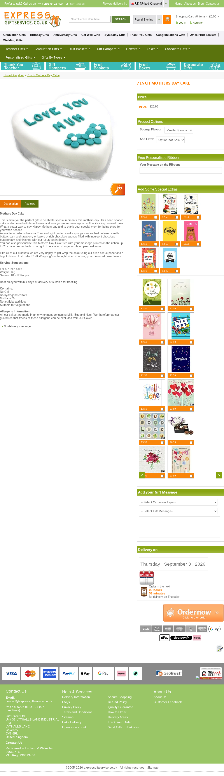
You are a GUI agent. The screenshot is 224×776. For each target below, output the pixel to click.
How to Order (117, 712)
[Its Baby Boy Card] (181, 338)
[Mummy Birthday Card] (181, 471)
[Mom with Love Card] (149, 266)
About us (190, 3)
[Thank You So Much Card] (152, 371)
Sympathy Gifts (115, 34)
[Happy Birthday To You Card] (170, 239)
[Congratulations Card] (181, 371)
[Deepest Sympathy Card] (181, 304)
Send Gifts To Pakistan (123, 727)
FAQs (66, 702)
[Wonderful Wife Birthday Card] (152, 471)
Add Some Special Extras (158, 189)
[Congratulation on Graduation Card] (191, 213)
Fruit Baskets (77, 49)
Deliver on (146, 577)
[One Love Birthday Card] (181, 404)
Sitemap (68, 717)
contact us (77, 4)
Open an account (74, 727)
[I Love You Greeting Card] (191, 239)
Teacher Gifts (15, 49)
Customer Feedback (168, 702)
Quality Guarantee (120, 707)
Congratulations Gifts (170, 34)
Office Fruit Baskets (203, 34)
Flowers (131, 49)
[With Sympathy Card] (152, 304)
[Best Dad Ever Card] (170, 266)
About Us (160, 697)
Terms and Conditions (77, 712)
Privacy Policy (71, 707)
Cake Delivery (71, 722)
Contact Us (14, 742)
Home (178, 3)
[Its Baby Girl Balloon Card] (152, 338)
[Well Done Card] (152, 404)
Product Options (150, 121)
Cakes (151, 49)
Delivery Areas (118, 717)
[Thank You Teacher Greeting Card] (170, 213)
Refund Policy (117, 702)
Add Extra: (147, 139)
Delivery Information (76, 697)
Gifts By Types (52, 57)
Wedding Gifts (13, 40)
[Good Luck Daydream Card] (152, 438)
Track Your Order (120, 722)
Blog (201, 3)
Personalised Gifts (18, 57)
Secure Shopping (120, 697)
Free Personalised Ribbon (158, 157)
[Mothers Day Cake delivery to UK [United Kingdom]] (117, 189)
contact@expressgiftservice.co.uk (29, 701)
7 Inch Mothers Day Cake (43, 75)
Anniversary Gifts (65, 34)
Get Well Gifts (90, 34)
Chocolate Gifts (176, 49)
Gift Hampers (106, 49)
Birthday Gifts (39, 34)
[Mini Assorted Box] (181, 438)
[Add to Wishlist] (220, 648)
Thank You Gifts (141, 34)
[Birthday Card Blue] (149, 239)
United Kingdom (14, 75)
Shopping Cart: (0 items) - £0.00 (196, 16)
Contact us (213, 3)
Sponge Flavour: (151, 129)
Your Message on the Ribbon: (160, 164)
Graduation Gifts (14, 34)
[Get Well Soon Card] (149, 213)
